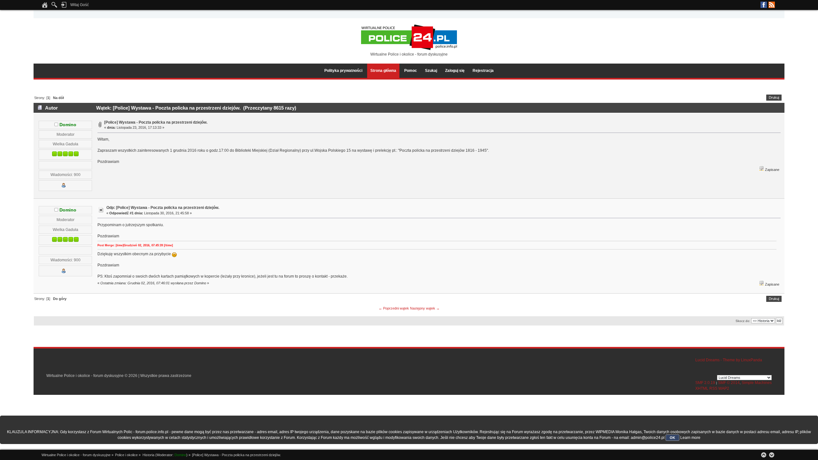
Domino (67, 124)
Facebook (763, 5)
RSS (771, 5)
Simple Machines (757, 382)
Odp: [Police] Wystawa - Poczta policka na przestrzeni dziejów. (162, 207)
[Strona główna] (45, 6)
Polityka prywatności (343, 70)
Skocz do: (743, 321)
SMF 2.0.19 (705, 382)
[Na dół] (771, 455)
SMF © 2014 (729, 382)
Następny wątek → (425, 308)
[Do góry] (763, 455)
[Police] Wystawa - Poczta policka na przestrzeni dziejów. (155, 122)
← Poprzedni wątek (394, 308)
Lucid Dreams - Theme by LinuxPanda (728, 360)
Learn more (690, 437)
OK (672, 438)
